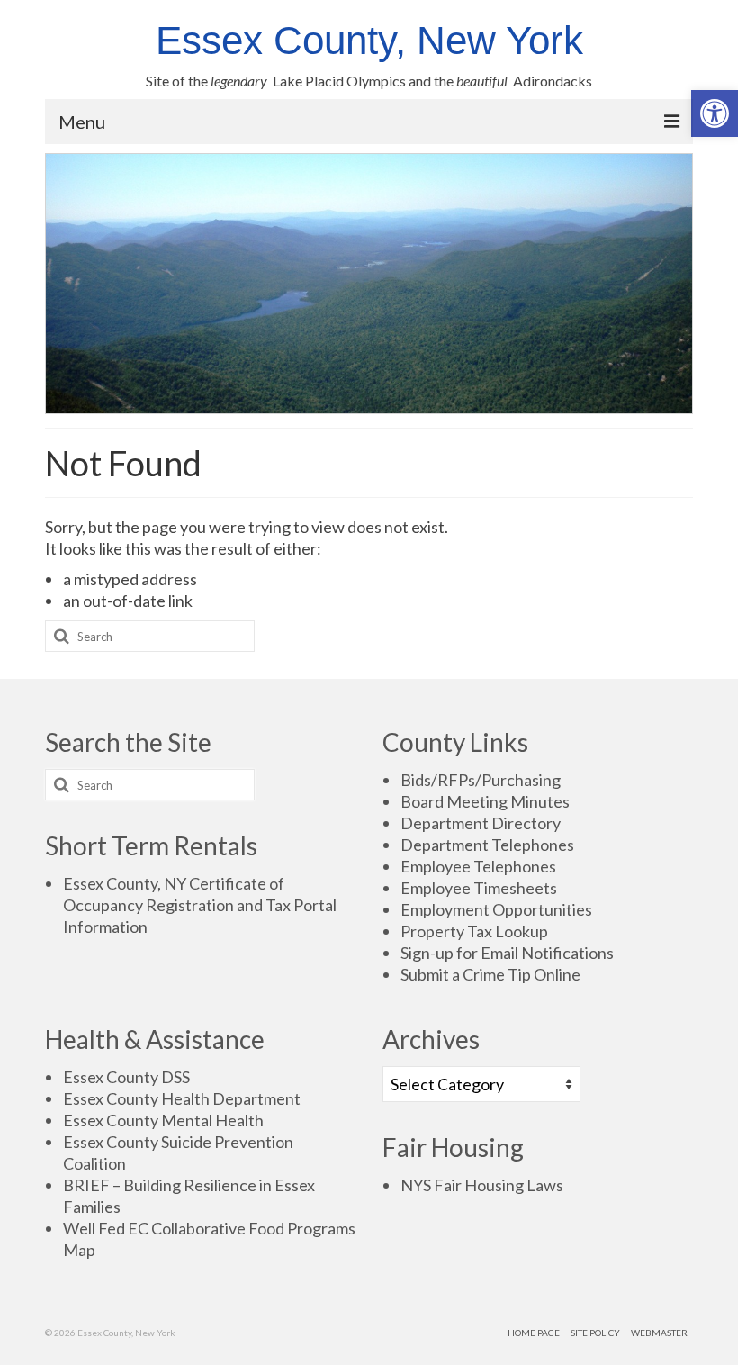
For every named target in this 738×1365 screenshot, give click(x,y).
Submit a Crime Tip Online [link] (490, 974)
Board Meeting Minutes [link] (485, 801)
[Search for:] (150, 636)
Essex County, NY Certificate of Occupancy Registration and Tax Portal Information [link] (200, 904)
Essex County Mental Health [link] (163, 1120)
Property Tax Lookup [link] (474, 931)
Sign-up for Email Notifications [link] (507, 953)
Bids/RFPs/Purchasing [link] (480, 780)
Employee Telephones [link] (478, 866)
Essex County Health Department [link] (182, 1098)
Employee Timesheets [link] (478, 888)
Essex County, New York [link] (369, 40)
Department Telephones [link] (487, 844)
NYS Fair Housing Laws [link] (481, 1185)
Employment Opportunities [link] (496, 909)
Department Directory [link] (480, 823)
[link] (714, 113)
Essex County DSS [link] (126, 1077)
